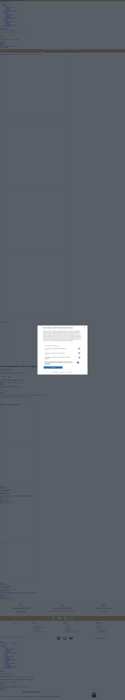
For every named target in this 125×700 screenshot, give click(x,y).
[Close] (85, 328)
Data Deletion (55, 372)
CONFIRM (53, 367)
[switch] (78, 348)
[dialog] (62, 350)
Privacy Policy (70, 372)
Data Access (62, 372)
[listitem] (62, 345)
